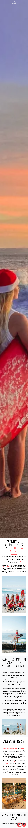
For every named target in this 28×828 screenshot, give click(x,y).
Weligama (14, 748)
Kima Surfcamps (17, 561)
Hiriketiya (22, 748)
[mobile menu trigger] (26, 2)
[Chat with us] (24, 825)
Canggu (4, 748)
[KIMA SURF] (14, 2)
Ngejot (6, 702)
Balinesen (12, 671)
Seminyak (9, 748)
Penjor (19, 690)
